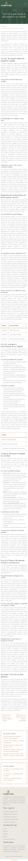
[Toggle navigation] (25, 4)
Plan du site (14, 860)
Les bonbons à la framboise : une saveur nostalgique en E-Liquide (7, 717)
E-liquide (4, 26)
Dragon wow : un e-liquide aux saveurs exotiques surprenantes (21, 717)
